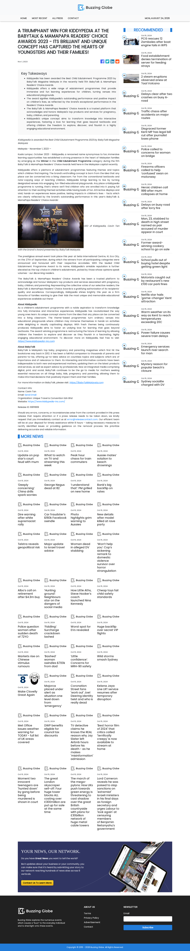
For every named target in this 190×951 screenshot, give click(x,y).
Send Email (30, 394)
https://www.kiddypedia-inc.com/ (46, 401)
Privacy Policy (91, 917)
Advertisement (92, 922)
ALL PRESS (57, 18)
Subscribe (147, 927)
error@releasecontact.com (82, 419)
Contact (88, 926)
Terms (87, 913)
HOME (23, 18)
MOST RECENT (39, 18)
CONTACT (73, 18)
